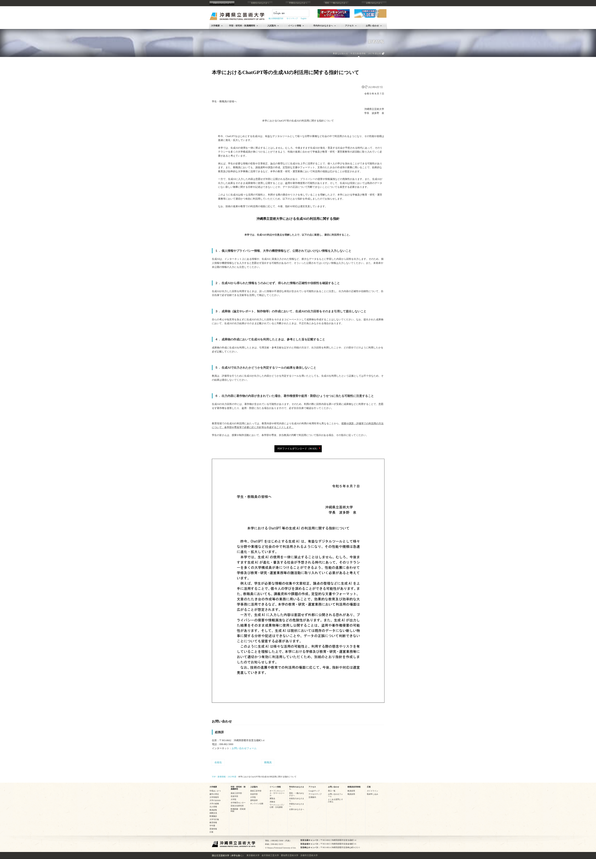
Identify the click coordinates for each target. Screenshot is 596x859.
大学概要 (215, 26)
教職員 (268, 762)
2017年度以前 (374, 53)
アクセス (349, 26)
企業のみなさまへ (374, 3)
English (303, 18)
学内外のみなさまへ (323, 26)
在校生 (218, 762)
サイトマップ (292, 18)
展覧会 (272, 798)
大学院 (233, 799)
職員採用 (351, 794)
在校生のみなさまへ (260, 3)
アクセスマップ (315, 794)
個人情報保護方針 (276, 18)
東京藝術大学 (253, 855)
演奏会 (272, 802)
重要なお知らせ (340, 53)
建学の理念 (214, 794)
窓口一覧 (331, 791)
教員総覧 (213, 810)
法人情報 (213, 807)
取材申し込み (372, 794)
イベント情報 (294, 26)
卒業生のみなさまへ (298, 3)
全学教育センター (238, 803)
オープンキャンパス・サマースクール (277, 793)
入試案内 (271, 26)
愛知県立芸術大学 (289, 855)
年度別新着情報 (358, 53)
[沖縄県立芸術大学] (237, 14)
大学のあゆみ (215, 800)
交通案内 (312, 797)
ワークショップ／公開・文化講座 (277, 806)
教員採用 (351, 791)
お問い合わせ (372, 26)
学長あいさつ (215, 791)
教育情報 (213, 822)
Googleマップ (314, 791)
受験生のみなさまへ (222, 3)
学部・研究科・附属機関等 (242, 26)
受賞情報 (213, 829)
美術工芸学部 (236, 793)
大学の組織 (214, 804)
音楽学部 (234, 796)
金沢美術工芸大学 (270, 855)
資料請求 (254, 800)
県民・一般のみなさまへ (336, 3)
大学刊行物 (214, 819)
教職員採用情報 (354, 787)
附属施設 (213, 816)
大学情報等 (214, 797)
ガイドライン (372, 791)
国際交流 (213, 813)
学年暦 (212, 826)
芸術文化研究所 (237, 806)
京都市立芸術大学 (309, 855)
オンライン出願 (256, 804)
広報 (211, 832)
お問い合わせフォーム (244, 748)
